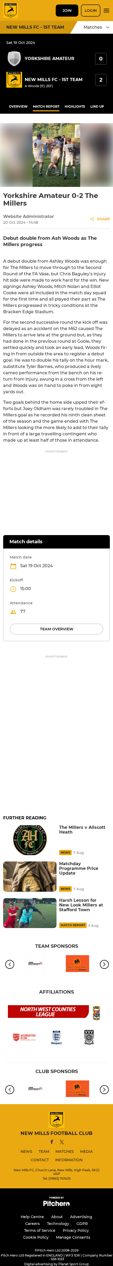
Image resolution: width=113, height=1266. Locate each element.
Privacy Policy (76, 1230)
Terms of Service (39, 1230)
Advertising (81, 1216)
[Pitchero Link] (56, 1204)
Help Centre (32, 1216)
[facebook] (51, 1142)
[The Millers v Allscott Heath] (29, 840)
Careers (32, 1223)
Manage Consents (73, 1237)
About (57, 1216)
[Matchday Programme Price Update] (29, 876)
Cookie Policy (36, 1237)
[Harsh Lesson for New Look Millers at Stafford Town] (29, 913)
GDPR (82, 1223)
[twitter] (62, 1143)
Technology (58, 1223)
